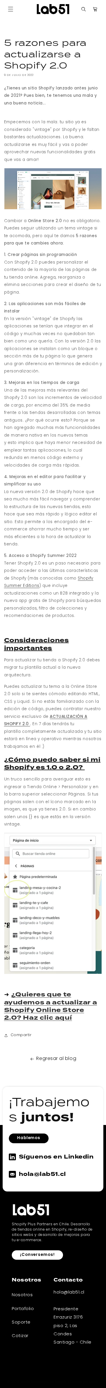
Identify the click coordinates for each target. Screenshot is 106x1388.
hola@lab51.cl (42, 1174)
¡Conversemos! (37, 1254)
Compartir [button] (21, 1035)
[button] (10, 9)
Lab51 (25, 1382)
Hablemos (28, 1138)
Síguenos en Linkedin (56, 1157)
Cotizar (20, 1335)
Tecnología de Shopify (49, 1382)
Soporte (21, 1322)
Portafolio (23, 1308)
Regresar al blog (56, 1059)
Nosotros (22, 1295)
